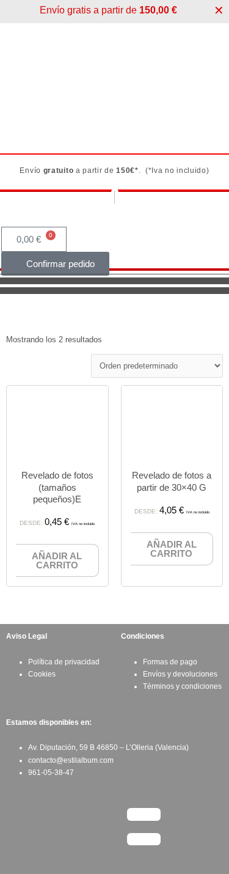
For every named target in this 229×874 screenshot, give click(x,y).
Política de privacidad (64, 662)
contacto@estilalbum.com (71, 760)
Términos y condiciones (182, 686)
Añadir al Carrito (57, 560)
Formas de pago (170, 662)
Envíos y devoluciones (180, 674)
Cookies (42, 674)
